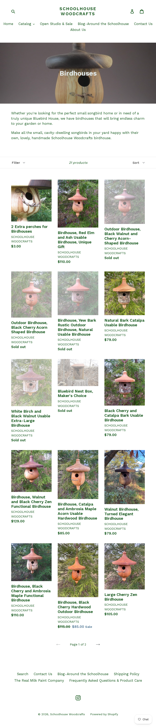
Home (8, 24)
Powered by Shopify (104, 714)
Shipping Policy (126, 674)
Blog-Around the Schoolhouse (103, 24)
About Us (78, 30)
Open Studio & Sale (56, 24)
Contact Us (143, 24)
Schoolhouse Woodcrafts (78, 11)
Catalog (25, 24)
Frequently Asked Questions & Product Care (105, 680)
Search (22, 674)
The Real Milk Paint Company (39, 680)
